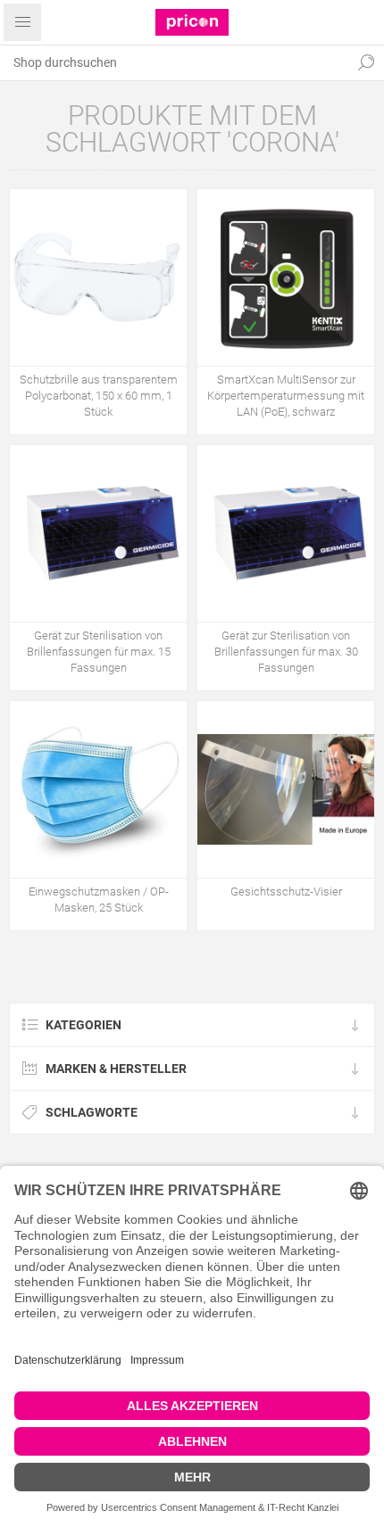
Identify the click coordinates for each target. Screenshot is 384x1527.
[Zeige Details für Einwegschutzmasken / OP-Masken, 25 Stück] (98, 789)
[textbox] (174, 62)
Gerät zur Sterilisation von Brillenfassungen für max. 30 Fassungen (286, 651)
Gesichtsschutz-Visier (286, 891)
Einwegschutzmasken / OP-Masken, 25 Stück (99, 899)
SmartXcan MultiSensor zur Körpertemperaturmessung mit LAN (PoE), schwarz (285, 395)
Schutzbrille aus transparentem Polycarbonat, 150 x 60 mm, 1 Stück (99, 395)
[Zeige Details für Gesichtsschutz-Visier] (285, 789)
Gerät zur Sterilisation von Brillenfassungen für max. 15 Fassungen (99, 651)
